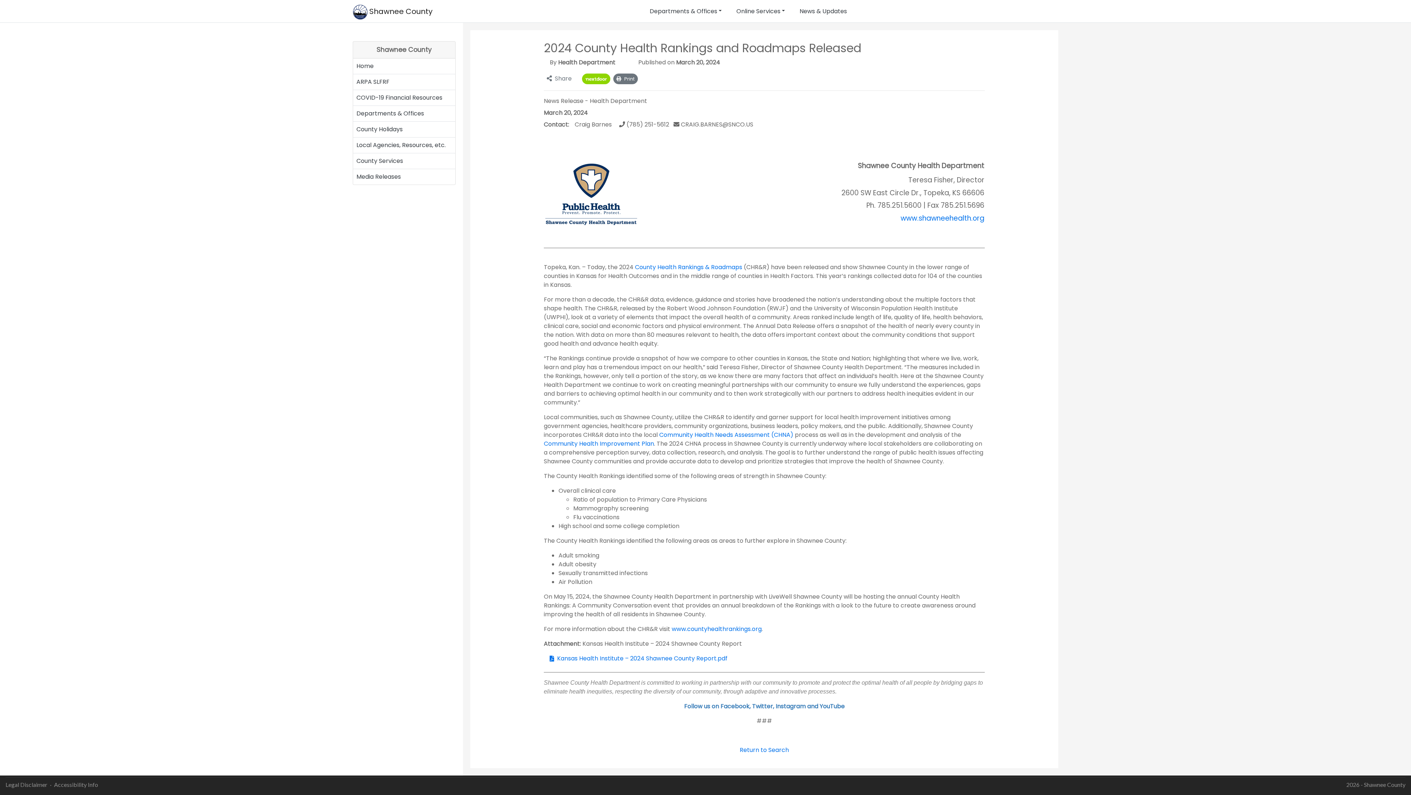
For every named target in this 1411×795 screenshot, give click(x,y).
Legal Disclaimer (26, 784)
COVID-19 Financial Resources (399, 97)
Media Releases (378, 176)
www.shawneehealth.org (942, 218)
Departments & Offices (683, 11)
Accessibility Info (76, 784)
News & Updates (823, 11)
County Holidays (379, 129)
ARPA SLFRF (372, 82)
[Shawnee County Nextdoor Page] (596, 79)
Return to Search (764, 750)
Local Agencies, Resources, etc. (401, 145)
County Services (379, 161)
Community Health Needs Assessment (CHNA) (726, 435)
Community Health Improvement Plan (599, 443)
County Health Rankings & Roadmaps (688, 267)
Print (629, 79)
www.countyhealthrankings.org (717, 629)
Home (365, 66)
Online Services (758, 11)
